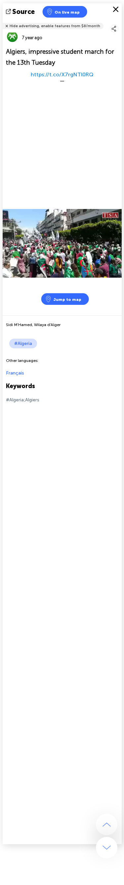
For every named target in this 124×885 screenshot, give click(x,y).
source (23, 12)
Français (15, 373)
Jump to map (67, 299)
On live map (67, 12)
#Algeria (23, 343)
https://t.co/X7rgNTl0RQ (62, 74)
